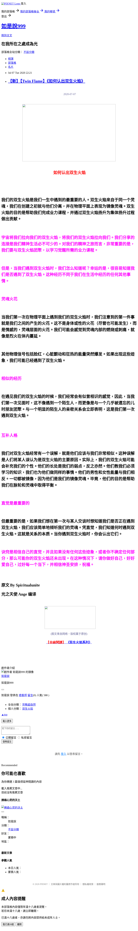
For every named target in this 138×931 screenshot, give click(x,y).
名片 (10, 66)
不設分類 (29, 52)
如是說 (5, 676)
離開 (19, 924)
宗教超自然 (29, 704)
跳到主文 (6, 35)
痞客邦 (23, 695)
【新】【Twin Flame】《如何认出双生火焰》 (46, 81)
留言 (30, 695)
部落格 (12, 62)
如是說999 (13, 26)
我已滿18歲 (8, 924)
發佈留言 (7, 741)
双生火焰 (27, 708)
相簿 (10, 58)
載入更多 (7, 721)
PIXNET (44, 884)
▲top (4, 714)
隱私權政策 (87, 884)
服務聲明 (101, 884)
